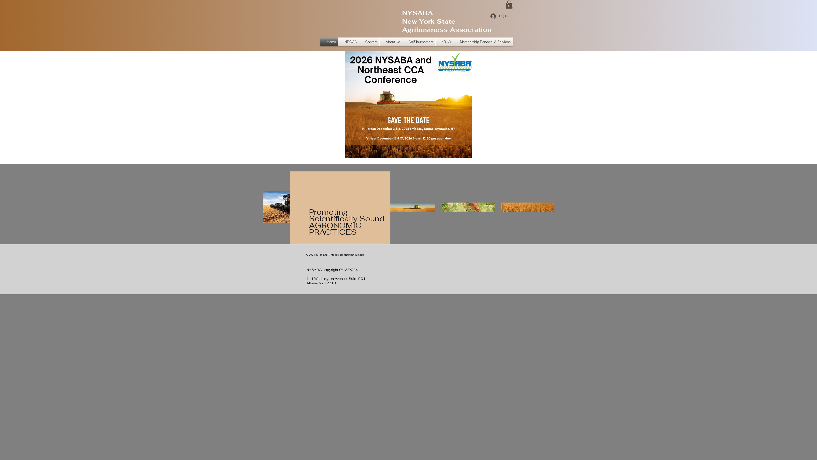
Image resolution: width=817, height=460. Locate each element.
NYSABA (417, 13)
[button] (509, 4)
